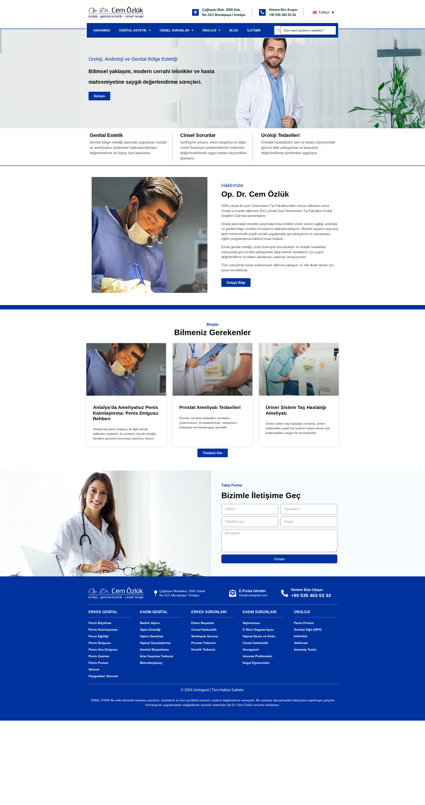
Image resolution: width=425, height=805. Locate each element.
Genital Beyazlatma (154, 649)
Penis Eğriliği (98, 636)
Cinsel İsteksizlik (204, 629)
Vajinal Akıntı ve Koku (259, 636)
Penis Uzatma (99, 656)
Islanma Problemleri (257, 656)
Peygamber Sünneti (103, 676)
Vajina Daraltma (151, 636)
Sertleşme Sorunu (204, 636)
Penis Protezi (98, 663)
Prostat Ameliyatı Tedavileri (210, 407)
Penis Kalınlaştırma (103, 629)
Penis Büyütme (100, 623)
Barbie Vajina (150, 623)
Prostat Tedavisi (203, 643)
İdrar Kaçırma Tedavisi (156, 656)
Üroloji (209, 30)
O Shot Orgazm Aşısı (258, 629)
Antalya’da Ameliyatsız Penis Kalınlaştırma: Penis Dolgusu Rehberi (125, 413)
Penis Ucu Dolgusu (103, 649)
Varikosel (301, 643)
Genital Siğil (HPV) (308, 629)
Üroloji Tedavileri (280, 135)
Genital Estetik (133, 30)
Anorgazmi (251, 649)
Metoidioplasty (151, 663)
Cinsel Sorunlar (174, 30)
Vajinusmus (251, 623)
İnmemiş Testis (305, 649)
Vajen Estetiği (150, 629)
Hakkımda (101, 30)
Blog (233, 30)
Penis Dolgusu (100, 643)
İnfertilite (300, 636)
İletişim (254, 30)
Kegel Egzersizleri (256, 663)
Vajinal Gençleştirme (155, 643)
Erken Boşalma (202, 623)
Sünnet (94, 669)
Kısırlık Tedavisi (203, 649)
